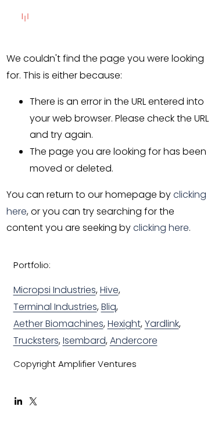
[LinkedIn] (18, 401)
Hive (109, 290)
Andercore (134, 340)
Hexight (124, 323)
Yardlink (162, 323)
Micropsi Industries (54, 290)
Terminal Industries (55, 306)
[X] (33, 401)
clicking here (161, 227)
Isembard (84, 340)
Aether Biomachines (58, 323)
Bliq (108, 306)
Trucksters (36, 340)
